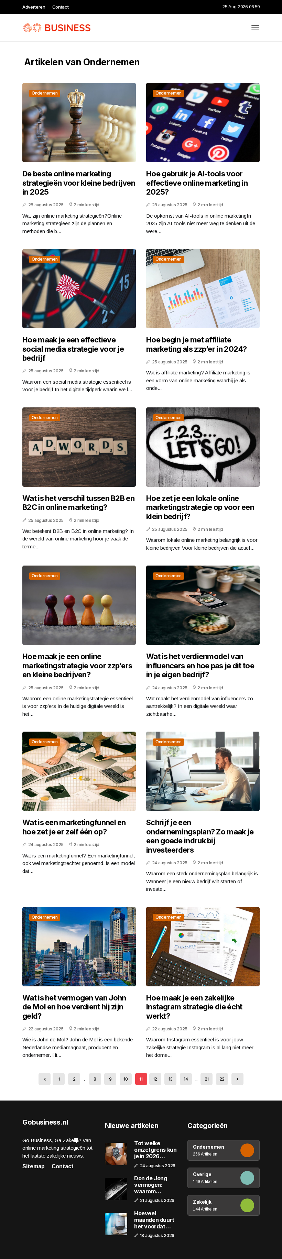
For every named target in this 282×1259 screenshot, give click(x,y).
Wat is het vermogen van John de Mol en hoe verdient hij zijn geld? (74, 1006)
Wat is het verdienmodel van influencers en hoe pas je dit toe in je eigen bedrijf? (200, 665)
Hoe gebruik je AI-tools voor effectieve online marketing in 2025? (197, 182)
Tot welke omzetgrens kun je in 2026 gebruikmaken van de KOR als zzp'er (155, 1150)
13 (171, 1079)
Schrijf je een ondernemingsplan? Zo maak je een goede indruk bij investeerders (199, 836)
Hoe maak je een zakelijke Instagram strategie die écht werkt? (194, 1006)
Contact (60, 7)
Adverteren (33, 7)
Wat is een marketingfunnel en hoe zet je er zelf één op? (74, 827)
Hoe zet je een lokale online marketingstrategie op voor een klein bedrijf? (200, 507)
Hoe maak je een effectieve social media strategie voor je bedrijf (73, 348)
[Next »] (237, 1079)
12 (155, 1079)
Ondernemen (45, 93)
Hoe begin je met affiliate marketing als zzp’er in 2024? (196, 344)
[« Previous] (45, 1079)
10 (125, 1079)
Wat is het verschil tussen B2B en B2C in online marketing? (78, 503)
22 (222, 1079)
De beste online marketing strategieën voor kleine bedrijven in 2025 (78, 182)
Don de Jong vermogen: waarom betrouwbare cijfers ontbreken (151, 1185)
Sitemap (33, 1166)
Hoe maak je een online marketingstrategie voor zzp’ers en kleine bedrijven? (77, 665)
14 (186, 1079)
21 (207, 1079)
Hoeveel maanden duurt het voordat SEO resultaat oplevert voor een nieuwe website (154, 1220)
